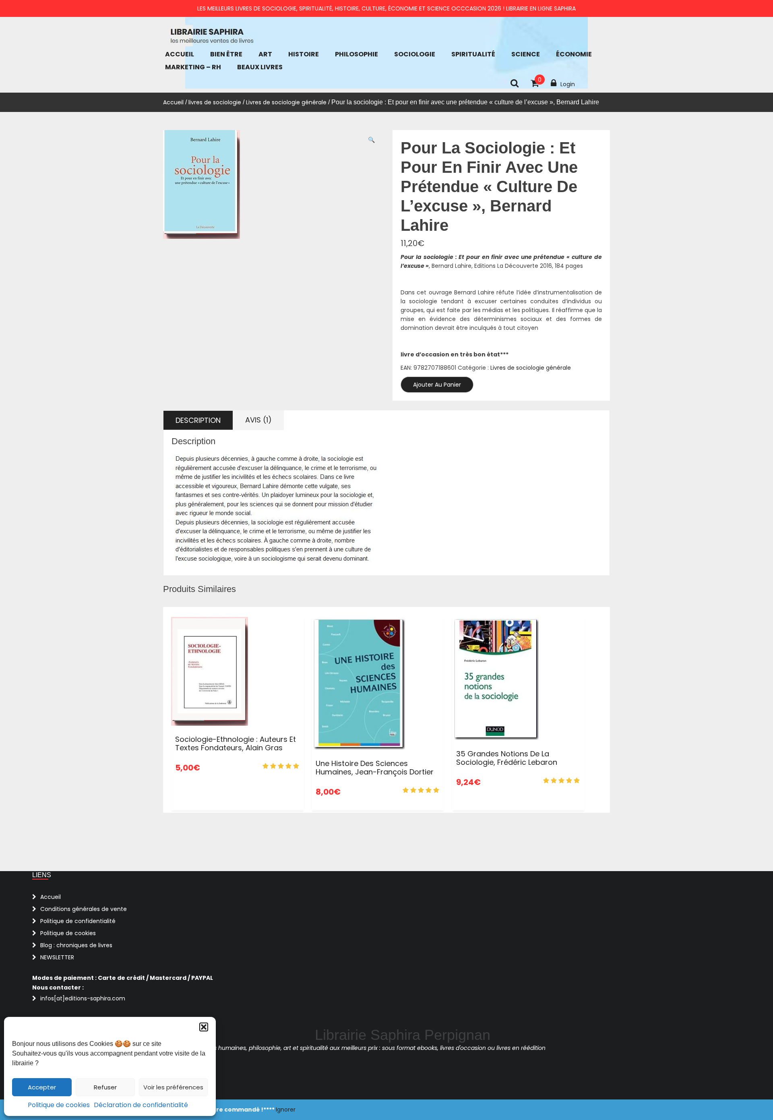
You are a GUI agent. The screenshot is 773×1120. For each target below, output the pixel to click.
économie (574, 54)
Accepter (42, 1087)
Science (525, 54)
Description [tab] (198, 420)
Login (567, 84)
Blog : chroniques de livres (76, 945)
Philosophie (356, 54)
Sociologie (414, 54)
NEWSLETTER (57, 957)
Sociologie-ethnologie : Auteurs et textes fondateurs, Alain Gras (235, 743)
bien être (226, 54)
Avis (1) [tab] (258, 420)
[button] (204, 1027)
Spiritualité (473, 54)
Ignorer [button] (286, 1110)
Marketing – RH (193, 67)
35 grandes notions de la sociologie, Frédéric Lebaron (506, 758)
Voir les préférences (173, 1087)
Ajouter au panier (437, 385)
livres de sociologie (214, 102)
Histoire (303, 54)
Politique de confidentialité (78, 921)
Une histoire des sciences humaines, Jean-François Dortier (375, 767)
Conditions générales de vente (83, 909)
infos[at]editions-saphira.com (82, 998)
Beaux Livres (260, 67)
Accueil (179, 54)
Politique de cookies (59, 1105)
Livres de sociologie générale (286, 102)
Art (265, 54)
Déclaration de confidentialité (141, 1105)
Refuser (105, 1087)
